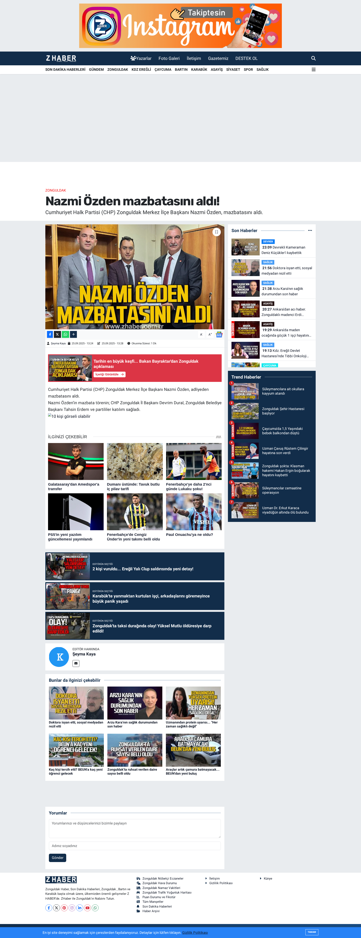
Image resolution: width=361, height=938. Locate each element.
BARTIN (181, 69)
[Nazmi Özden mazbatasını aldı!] (134, 276)
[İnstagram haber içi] (180, 25)
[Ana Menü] (314, 69)
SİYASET (233, 69)
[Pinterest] (64, 907)
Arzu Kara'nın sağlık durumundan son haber (282, 291)
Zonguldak (55, 190)
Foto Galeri (169, 58)
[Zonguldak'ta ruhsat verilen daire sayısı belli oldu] (134, 750)
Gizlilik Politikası (221, 883)
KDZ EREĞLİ (141, 69)
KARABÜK (199, 69)
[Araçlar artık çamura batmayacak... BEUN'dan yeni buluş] (193, 750)
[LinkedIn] (79, 907)
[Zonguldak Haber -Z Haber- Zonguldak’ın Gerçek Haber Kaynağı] (61, 58)
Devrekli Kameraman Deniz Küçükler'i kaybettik (283, 250)
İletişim (194, 58)
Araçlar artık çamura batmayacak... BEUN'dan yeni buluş (193, 771)
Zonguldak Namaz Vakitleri (161, 888)
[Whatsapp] (95, 907)
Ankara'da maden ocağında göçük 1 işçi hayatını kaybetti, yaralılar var (285, 333)
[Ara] (313, 58)
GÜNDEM (96, 69)
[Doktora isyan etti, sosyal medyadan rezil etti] (76, 703)
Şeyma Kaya (58, 343)
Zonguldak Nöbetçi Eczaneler (162, 878)
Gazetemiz (218, 58)
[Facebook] (48, 907)
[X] (56, 907)
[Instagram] (72, 907)
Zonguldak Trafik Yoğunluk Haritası (167, 892)
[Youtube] (87, 907)
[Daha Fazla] (73, 334)
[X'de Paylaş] (57, 334)
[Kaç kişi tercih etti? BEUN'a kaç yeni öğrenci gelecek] (76, 750)
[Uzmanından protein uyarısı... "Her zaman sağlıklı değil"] (193, 703)
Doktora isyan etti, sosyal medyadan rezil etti (287, 270)
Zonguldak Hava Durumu (159, 883)
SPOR (248, 69)
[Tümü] (310, 230)
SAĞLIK (263, 69)
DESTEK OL (246, 58)
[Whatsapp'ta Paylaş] (65, 334)
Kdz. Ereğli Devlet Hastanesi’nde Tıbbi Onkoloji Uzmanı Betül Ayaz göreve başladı (284, 353)
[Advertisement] (180, 129)
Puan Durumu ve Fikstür (158, 897)
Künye (268, 878)
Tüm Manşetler (152, 902)
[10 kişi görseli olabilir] (69, 415)
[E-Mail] (75, 663)
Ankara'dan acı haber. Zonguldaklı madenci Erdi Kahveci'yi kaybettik (284, 312)
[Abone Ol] (219, 334)
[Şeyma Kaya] (59, 656)
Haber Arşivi (151, 911)
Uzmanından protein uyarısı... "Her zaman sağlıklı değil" (192, 724)
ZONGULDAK (117, 69)
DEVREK (268, 241)
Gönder (58, 858)
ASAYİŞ (217, 69)
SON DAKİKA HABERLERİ (65, 69)
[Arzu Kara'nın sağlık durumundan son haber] (134, 703)
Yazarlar (143, 58)
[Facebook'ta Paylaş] (50, 334)
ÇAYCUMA (163, 69)
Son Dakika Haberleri (157, 906)
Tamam (312, 932)
